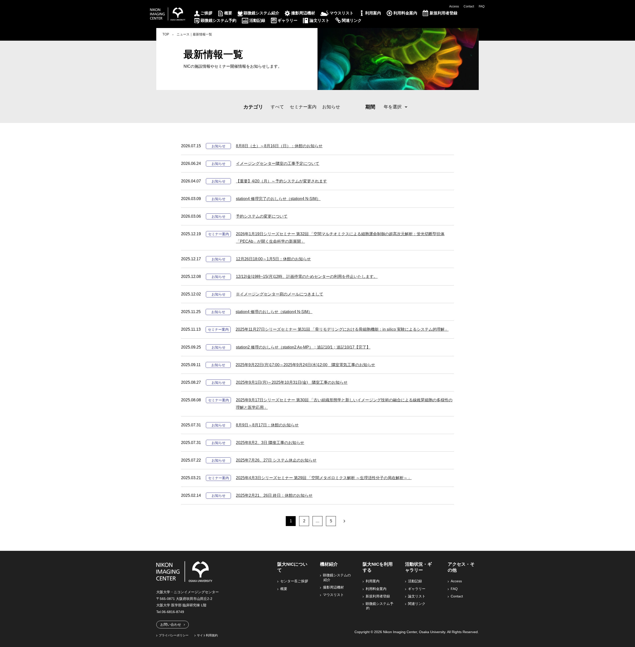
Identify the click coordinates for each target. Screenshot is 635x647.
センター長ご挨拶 (294, 581)
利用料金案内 (405, 13)
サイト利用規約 (207, 635)
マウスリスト (341, 13)
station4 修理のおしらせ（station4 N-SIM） (274, 312)
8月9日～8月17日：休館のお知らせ (267, 425)
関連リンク (352, 20)
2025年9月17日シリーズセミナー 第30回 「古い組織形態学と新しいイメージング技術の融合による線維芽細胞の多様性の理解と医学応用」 (344, 404)
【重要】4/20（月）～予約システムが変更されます (281, 181)
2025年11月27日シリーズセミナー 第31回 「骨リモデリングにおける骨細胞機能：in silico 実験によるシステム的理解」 (342, 329)
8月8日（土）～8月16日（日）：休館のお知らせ (279, 146)
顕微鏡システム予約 (218, 20)
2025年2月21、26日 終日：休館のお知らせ (274, 495)
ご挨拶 (206, 13)
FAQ (481, 6)
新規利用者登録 (443, 13)
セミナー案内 (303, 106)
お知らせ (331, 106)
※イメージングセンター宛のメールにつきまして (279, 294)
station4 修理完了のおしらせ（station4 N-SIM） (278, 199)
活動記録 (257, 20)
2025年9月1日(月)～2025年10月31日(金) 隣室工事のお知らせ (292, 382)
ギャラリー (287, 20)
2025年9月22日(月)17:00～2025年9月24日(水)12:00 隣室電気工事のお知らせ (305, 365)
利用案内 (373, 13)
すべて (277, 106)
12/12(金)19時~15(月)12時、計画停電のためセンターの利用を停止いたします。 (307, 276)
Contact (469, 6)
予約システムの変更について (261, 216)
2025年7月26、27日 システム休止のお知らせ (276, 460)
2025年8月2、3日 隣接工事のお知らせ (270, 443)
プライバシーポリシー (174, 635)
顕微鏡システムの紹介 (337, 577)
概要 (228, 13)
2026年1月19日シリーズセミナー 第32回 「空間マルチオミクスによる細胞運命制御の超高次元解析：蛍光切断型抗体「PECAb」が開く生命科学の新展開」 (340, 237)
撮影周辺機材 (303, 13)
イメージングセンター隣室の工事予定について (277, 163)
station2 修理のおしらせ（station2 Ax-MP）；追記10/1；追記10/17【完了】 (303, 347)
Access (454, 6)
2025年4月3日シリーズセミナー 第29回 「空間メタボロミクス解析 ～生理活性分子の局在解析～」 (324, 478)
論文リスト (319, 20)
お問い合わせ (170, 624)
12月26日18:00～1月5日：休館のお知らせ (273, 259)
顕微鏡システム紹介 (261, 13)
